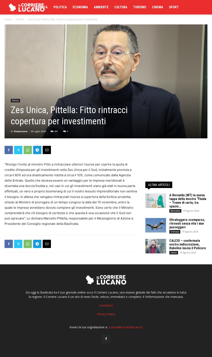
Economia (80, 7)
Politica (60, 7)
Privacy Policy (106, 314)
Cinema (157, 7)
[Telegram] (37, 150)
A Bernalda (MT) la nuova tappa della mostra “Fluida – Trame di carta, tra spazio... (187, 200)
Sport (174, 7)
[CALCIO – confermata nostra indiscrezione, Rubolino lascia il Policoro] (155, 246)
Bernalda (175, 210)
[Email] (47, 150)
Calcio (174, 252)
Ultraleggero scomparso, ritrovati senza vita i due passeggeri (187, 223)
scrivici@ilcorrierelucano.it (125, 327)
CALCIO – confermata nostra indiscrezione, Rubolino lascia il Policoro (187, 244)
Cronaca (40, 7)
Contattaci (106, 305)
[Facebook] (9, 150)
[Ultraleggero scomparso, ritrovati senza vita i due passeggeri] (155, 225)
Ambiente (101, 7)
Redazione (20, 131)
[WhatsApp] (28, 150)
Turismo (139, 7)
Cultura (120, 7)
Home (8, 19)
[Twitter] (18, 150)
